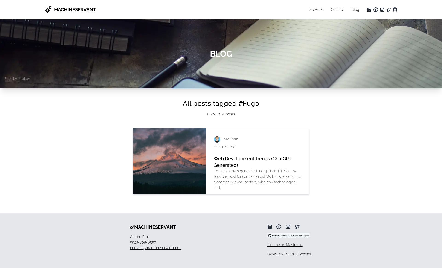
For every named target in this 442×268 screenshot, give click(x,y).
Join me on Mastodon (285, 245)
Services (316, 9)
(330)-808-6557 (143, 242)
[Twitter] (388, 9)
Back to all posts (221, 114)
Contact (337, 9)
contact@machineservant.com (155, 248)
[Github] (395, 9)
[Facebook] (375, 9)
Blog (355, 9)
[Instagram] (382, 9)
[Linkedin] (369, 9)
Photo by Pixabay (17, 78)
